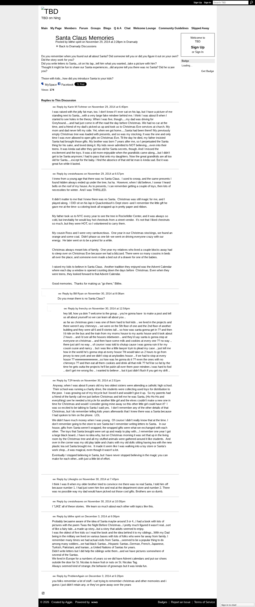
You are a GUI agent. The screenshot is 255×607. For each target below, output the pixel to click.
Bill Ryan (78, 293)
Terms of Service (204, 602)
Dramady (132, 41)
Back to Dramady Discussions (78, 46)
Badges (162, 602)
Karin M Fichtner (77, 106)
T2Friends (74, 380)
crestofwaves (75, 173)
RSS (43, 593)
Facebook (67, 84)
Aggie (68, 602)
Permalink (54, 107)
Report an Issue (180, 602)
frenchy (83, 308)
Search (251, 2)
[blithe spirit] (47, 44)
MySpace (51, 84)
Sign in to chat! (229, 605)
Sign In (207, 2)
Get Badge (207, 71)
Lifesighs (73, 479)
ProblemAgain (76, 575)
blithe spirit (75, 41)
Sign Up (198, 2)
